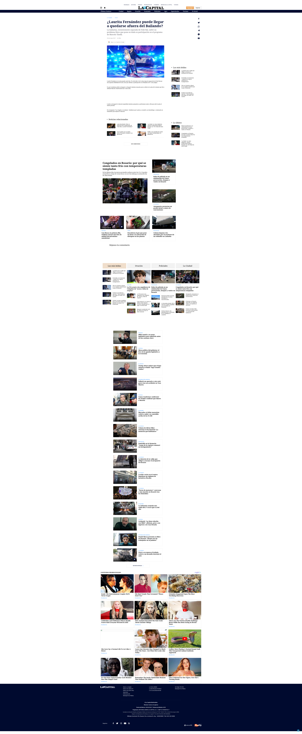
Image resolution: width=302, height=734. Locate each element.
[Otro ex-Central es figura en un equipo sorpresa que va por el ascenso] (183, 87)
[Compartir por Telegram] (198, 30)
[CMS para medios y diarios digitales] (188, 725)
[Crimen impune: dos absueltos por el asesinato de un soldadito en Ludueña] (164, 228)
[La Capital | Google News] (129, 723)
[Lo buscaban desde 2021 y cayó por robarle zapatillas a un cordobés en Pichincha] (163, 305)
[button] (101, 7)
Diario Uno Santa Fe (128, 688)
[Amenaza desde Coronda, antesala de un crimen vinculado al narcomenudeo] (163, 297)
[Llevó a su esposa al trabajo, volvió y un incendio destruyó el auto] (138, 554)
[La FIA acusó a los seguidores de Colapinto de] (139, 281)
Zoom (116, 17)
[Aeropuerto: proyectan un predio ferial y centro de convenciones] (164, 201)
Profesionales (148, 4)
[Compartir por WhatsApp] (198, 26)
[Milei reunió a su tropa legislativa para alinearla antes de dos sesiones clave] (138, 337)
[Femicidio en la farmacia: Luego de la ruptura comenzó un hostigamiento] (183, 79)
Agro (165, 11)
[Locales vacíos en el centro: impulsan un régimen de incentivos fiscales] (138, 477)
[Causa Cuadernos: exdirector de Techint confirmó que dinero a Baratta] (138, 399)
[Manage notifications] (298, 730)
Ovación (137, 11)
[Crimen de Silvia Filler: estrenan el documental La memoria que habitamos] (187, 310)
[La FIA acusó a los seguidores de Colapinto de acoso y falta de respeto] (139, 295)
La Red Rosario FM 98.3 (155, 688)
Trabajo (140, 4)
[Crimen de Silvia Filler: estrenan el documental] (138, 430)
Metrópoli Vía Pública (128, 695)
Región (129, 11)
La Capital (109, 17)
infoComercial (126, 694)
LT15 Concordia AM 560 (155, 690)
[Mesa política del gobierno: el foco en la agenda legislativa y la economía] (138, 352)
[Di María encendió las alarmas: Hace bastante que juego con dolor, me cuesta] (183, 94)
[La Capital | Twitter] (117, 723)
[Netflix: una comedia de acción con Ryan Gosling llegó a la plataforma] (151, 133)
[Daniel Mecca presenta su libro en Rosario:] (138, 539)
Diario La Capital (127, 687)
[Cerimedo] (138, 523)
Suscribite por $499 (190, 8)
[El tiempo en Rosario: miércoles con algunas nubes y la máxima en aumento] (187, 303)
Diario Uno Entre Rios (128, 690)
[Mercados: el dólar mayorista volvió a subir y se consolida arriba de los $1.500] (138, 415)
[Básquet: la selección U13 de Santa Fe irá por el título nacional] (139, 311)
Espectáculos (175, 11)
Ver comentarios (135, 143)
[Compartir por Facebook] (198, 18)
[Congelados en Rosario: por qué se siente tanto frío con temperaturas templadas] (183, 135)
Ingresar (198, 7)
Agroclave (125, 692)
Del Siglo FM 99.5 (179, 687)
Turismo (176, 4)
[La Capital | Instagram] (121, 723)
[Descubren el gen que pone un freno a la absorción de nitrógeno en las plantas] (138, 228)
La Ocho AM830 (153, 687)
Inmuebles (126, 4)
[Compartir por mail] (198, 38)
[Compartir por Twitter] (198, 22)
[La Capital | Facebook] (113, 723)
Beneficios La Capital (166, 4)
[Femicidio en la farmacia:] (138, 446)
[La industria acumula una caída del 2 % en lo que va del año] (138, 508)
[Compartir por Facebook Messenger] (198, 34)
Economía (147, 11)
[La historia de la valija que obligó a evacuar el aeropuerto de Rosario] (183, 72)
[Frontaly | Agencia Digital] (197, 725)
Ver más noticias (137, 565)
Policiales (157, 11)
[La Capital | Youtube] (125, 723)
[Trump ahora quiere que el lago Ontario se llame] (138, 368)
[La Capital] (151, 7)
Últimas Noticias (106, 11)
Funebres (156, 4)
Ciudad (121, 11)
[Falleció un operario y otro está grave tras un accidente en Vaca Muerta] (138, 383)
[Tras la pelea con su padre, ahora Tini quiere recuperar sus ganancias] (120, 133)
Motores (133, 4)
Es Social (195, 11)
